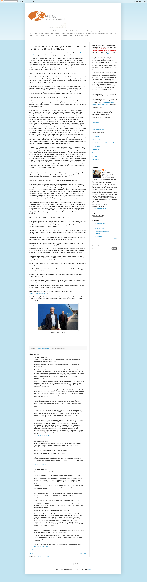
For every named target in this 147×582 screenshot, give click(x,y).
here (71, 97)
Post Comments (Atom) (43, 556)
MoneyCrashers (96, 139)
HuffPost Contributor (98, 163)
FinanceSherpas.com (98, 129)
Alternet (94, 156)
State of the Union (100, 226)
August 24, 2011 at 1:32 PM (41, 464)
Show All (116, 238)
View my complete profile (99, 208)
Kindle (109, 54)
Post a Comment (36, 550)
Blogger (90, 569)
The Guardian (96, 126)
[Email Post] (53, 348)
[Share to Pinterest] (64, 348)
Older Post (83, 553)
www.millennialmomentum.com (38, 293)
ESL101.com (96, 159)
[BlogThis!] (58, 348)
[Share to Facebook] (62, 348)
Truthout (94, 153)
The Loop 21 (95, 136)
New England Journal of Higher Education (103, 143)
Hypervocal (95, 149)
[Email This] (56, 348)
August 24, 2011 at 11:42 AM (41, 436)
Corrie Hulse (98, 236)
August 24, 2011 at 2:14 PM (41, 546)
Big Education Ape (100, 223)
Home (58, 553)
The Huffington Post (97, 146)
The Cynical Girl (99, 229)
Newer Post (33, 553)
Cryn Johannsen (108, 170)
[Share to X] (60, 348)
